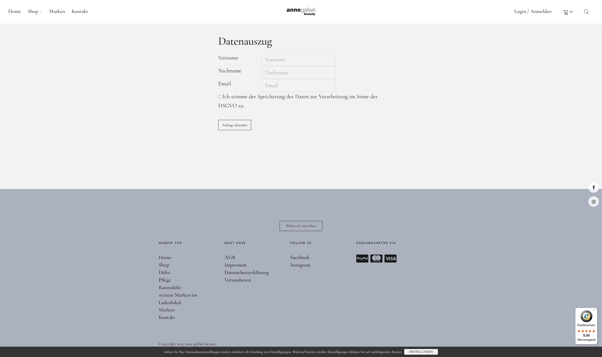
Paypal (362, 258)
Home (14, 11)
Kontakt (80, 11)
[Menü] (594, 311)
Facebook (593, 187)
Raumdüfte (170, 287)
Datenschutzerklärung (247, 272)
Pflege (165, 280)
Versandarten (238, 280)
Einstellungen (421, 351)
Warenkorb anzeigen (567, 12)
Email (224, 83)
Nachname (230, 70)
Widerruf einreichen (301, 226)
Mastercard (376, 258)
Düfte (164, 272)
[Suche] (586, 12)
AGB (230, 257)
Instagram (593, 201)
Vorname (228, 57)
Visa (390, 258)
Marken (57, 11)
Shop (33, 11)
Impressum (236, 265)
